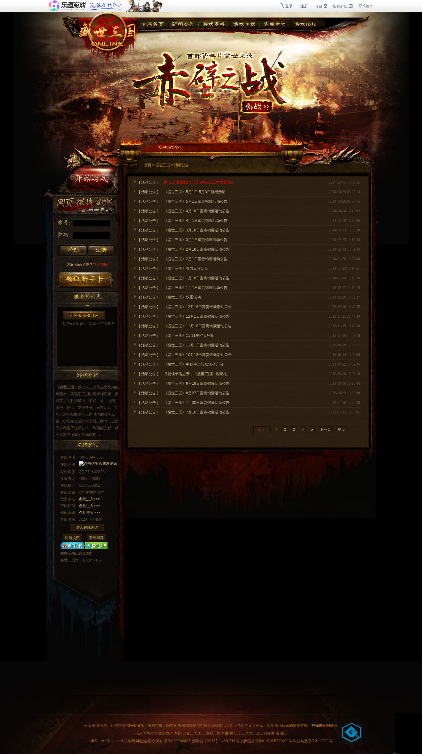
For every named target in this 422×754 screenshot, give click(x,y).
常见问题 (96, 538)
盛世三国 (162, 165)
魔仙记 (281, 733)
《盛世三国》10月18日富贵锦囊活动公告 (198, 355)
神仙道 (235, 733)
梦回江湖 (181, 733)
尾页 (341, 429)
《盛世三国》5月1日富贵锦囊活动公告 (195, 201)
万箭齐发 (267, 733)
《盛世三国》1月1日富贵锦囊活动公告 (195, 288)
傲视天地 (213, 733)
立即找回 (87, 264)
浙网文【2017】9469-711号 (215, 741)
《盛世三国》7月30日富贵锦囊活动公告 (197, 402)
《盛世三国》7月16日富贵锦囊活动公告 (197, 412)
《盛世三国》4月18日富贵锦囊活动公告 (197, 211)
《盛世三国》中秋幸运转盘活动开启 (193, 364)
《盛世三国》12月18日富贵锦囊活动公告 (198, 307)
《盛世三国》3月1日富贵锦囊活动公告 (195, 240)
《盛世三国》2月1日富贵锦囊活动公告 (195, 259)
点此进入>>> (89, 499)
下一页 (325, 429)
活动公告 (181, 165)
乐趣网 (129, 741)
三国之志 (197, 733)
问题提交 (72, 538)
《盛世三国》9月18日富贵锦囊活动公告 (197, 383)
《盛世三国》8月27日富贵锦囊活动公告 (197, 393)
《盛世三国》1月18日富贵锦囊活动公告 (197, 278)
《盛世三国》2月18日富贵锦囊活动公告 (197, 249)
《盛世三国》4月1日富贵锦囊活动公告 (195, 220)
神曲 (225, 733)
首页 (147, 165)
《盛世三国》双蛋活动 (182, 297)
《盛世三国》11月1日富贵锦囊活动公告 (197, 345)
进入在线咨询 (87, 527)
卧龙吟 (167, 733)
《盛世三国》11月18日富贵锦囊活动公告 (198, 326)
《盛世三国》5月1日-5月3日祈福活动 (195, 192)
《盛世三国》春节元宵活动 (186, 268)
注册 (304, 6)
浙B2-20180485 (177, 741)
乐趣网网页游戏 (148, 733)
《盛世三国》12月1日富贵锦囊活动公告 (197, 316)
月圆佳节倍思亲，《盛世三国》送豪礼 (195, 374)
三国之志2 (250, 733)
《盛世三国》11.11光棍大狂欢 (189, 335)
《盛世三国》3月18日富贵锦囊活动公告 (197, 230)
